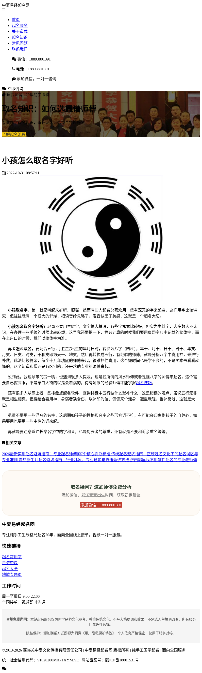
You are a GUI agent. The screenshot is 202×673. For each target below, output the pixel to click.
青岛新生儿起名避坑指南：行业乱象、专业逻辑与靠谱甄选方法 (74, 460)
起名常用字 (12, 557)
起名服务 (20, 25)
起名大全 (10, 569)
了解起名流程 (14, 134)
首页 (16, 20)
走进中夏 (10, 563)
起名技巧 (144, 383)
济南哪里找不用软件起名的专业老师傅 (163, 460)
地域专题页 (12, 575)
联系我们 (20, 49)
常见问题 (20, 43)
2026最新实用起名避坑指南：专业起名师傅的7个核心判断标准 (56, 454)
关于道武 (20, 31)
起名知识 (20, 37)
